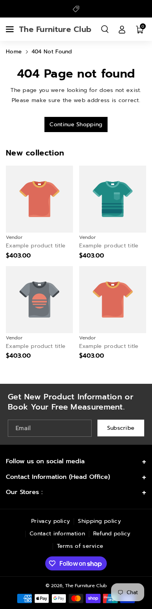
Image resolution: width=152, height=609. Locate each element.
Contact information (57, 534)
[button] (10, 29)
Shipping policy (99, 521)
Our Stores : (24, 492)
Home (14, 52)
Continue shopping (75, 124)
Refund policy (112, 534)
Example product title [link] (35, 245)
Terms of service (80, 546)
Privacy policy (50, 521)
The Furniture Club (86, 585)
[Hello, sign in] (122, 29)
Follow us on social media (45, 461)
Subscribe (121, 428)
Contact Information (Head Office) (58, 477)
